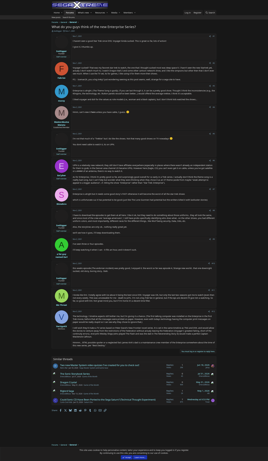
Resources (100, 12)
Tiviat (207, 402)
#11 (213, 290)
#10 (213, 263)
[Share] (210, 36)
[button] (62, 12)
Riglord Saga (67, 391)
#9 (214, 239)
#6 (214, 160)
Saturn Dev (88, 402)
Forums (70, 12)
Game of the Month (89, 376)
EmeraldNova (65, 376)
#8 (214, 210)
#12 (213, 311)
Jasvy (208, 367)
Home (57, 12)
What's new (83, 12)
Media (114, 12)
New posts (56, 17)
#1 (214, 36)
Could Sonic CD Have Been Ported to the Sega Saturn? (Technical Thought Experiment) (107, 399)
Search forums (69, 17)
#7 (214, 189)
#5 (214, 134)
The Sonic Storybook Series (75, 373)
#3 (214, 86)
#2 (214, 63)
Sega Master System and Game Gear (93, 368)
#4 (214, 107)
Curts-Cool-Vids (66, 402)
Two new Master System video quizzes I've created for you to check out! (99, 365)
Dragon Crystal (68, 382)
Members (128, 12)
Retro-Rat (63, 368)
